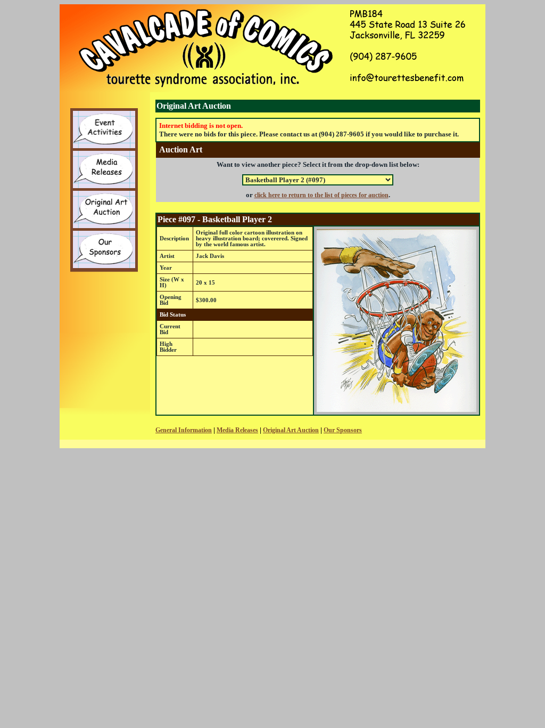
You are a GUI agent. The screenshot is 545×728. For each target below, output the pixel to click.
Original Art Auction (291, 430)
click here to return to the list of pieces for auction (321, 195)
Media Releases (237, 430)
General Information (183, 430)
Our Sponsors (343, 430)
